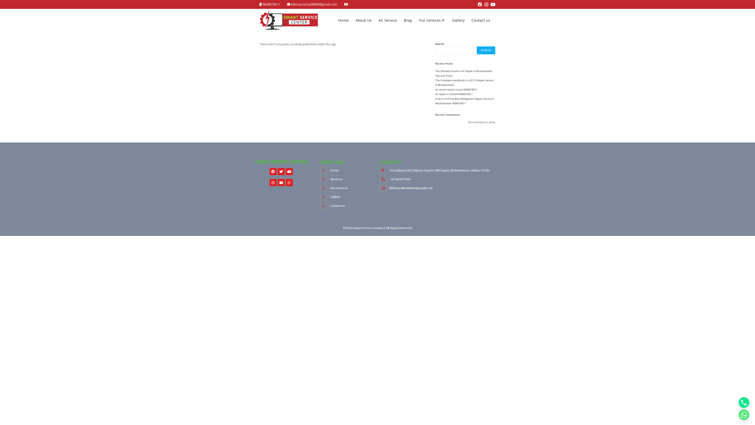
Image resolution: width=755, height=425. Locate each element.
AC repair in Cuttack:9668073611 (454, 94)
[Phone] (744, 402)
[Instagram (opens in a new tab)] (486, 4)
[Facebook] (273, 171)
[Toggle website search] (496, 20)
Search (439, 44)
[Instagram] (273, 182)
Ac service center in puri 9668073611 (456, 89)
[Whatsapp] (289, 182)
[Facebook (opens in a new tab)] (480, 4)
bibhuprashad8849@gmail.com (314, 4)
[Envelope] (281, 182)
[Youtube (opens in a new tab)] (492, 4)
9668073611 (270, 4)
